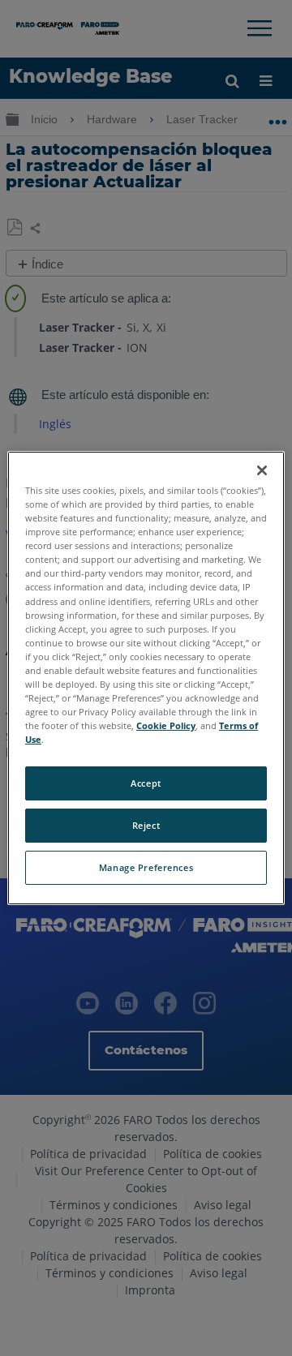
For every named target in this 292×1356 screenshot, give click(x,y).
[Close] (262, 470)
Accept (146, 783)
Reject (146, 825)
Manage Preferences (146, 867)
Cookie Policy (165, 725)
